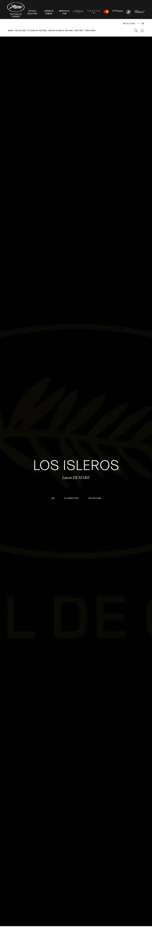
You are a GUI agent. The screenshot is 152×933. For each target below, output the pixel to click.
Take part (78, 31)
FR (138, 24)
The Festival (20, 31)
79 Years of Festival (37, 31)
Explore (69, 31)
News (10, 31)
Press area (90, 31)
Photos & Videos (56, 31)
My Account (129, 24)
